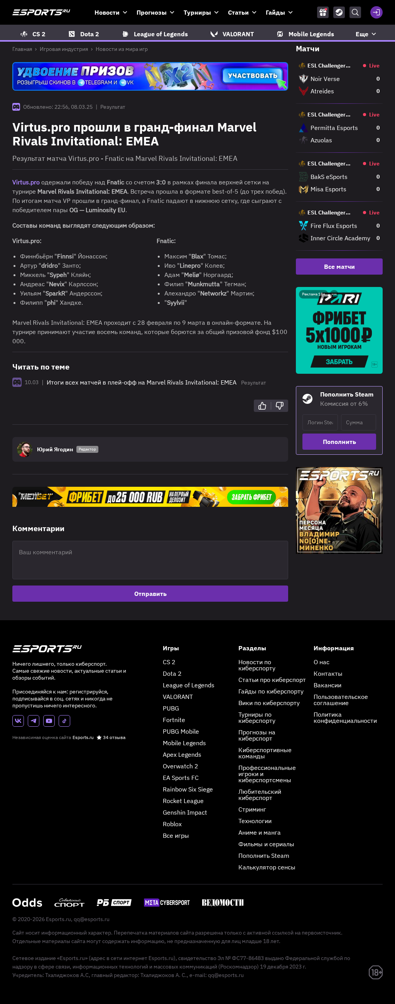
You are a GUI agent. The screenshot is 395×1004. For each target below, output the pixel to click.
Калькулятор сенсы (266, 867)
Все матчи (339, 266)
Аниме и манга (259, 832)
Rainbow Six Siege (188, 789)
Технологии (255, 821)
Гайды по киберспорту (271, 691)
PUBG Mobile (181, 731)
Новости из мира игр (122, 49)
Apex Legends (182, 754)
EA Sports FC (181, 778)
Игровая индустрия (64, 49)
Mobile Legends (184, 743)
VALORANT (178, 697)
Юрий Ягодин (55, 449)
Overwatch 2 (180, 766)
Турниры (197, 12)
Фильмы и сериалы (266, 844)
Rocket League (183, 801)
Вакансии (327, 685)
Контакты (328, 673)
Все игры (176, 835)
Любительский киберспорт (259, 794)
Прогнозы (152, 12)
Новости (107, 12)
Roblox (172, 824)
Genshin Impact (185, 812)
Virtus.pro (26, 182)
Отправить (150, 593)
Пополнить (339, 441)
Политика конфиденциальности (345, 717)
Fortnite (174, 720)
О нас (321, 662)
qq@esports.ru (92, 919)
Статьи (238, 12)
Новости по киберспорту (256, 665)
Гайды (275, 12)
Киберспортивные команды (265, 753)
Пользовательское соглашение (341, 700)
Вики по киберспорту (269, 703)
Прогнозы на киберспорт (256, 735)
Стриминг (252, 809)
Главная (22, 49)
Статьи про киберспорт (272, 680)
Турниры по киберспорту (256, 717)
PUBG (171, 708)
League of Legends (188, 685)
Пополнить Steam (263, 855)
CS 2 (169, 662)
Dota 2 (172, 673)
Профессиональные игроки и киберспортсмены (267, 773)
